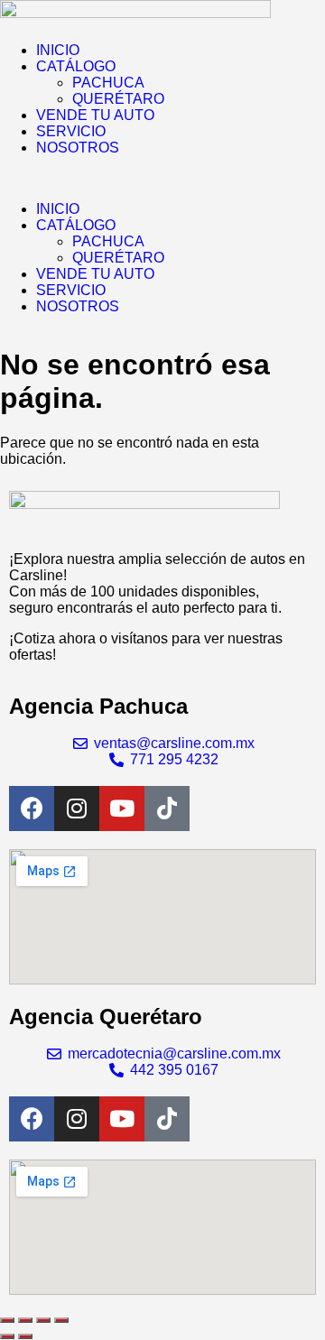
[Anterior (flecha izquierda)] (7, 1336)
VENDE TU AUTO (95, 115)
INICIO (57, 50)
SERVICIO (71, 131)
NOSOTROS (77, 147)
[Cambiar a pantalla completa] (25, 1320)
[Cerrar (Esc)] (61, 1320)
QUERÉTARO (118, 98)
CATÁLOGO (76, 66)
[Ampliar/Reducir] (7, 1320)
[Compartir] (43, 1320)
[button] (162, 179)
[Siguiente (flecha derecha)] (25, 1336)
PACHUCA (108, 82)
